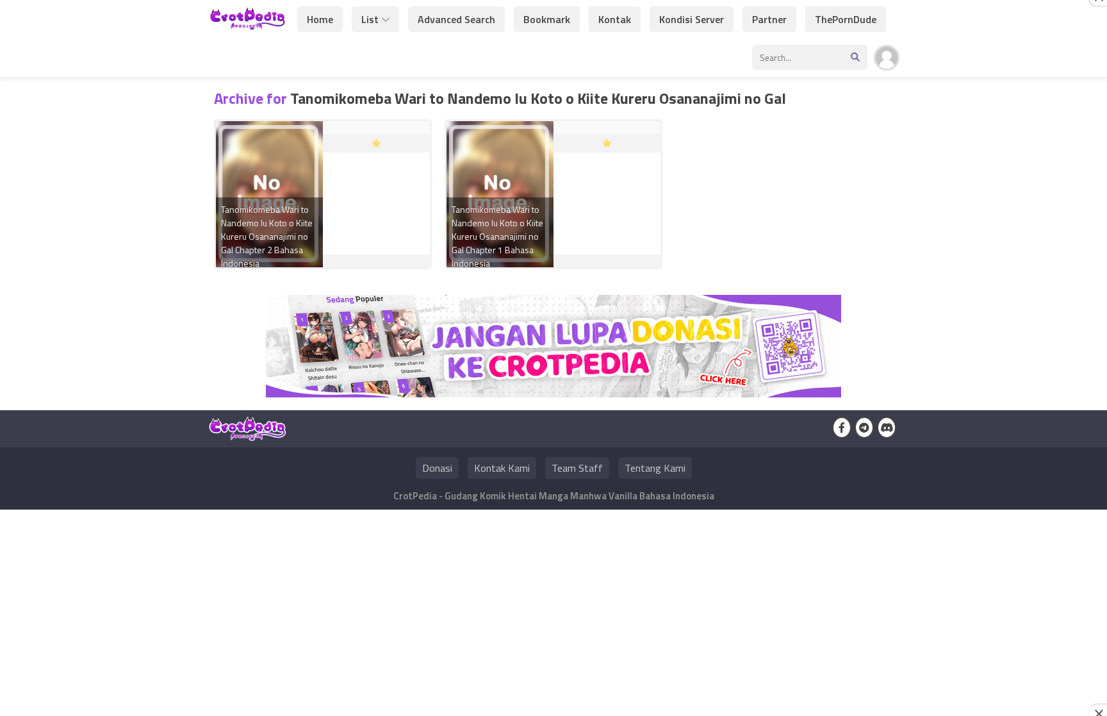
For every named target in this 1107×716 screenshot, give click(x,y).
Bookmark (546, 19)
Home (320, 19)
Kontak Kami (502, 468)
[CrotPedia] (248, 24)
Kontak (614, 19)
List (370, 19)
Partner (769, 19)
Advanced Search (456, 19)
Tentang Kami (655, 468)
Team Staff (577, 468)
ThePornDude (845, 19)
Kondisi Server (691, 19)
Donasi (437, 468)
